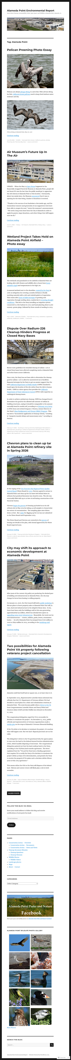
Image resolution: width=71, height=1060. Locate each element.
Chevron (9, 536)
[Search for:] (28, 1045)
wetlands (9, 318)
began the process (19, 505)
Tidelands (15, 636)
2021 (30, 491)
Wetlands (18, 316)
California (38, 140)
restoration (42, 316)
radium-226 (10, 433)
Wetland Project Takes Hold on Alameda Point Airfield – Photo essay (30, 240)
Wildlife (18, 140)
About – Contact (14, 867)
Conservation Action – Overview (20, 843)
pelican (43, 140)
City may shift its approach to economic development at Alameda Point (29, 551)
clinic (23, 781)
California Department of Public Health (23, 384)
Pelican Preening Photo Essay (29, 50)
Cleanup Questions (16, 852)
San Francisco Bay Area (19, 142)
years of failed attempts (27, 297)
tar (42, 536)
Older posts (13, 793)
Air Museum (25, 224)
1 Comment (28, 318)
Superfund (17, 433)
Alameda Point (26, 140)
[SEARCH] (52, 1045)
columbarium (29, 781)
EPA (45, 431)
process (44, 520)
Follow (11, 825)
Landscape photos (15, 862)
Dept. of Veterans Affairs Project (26, 779)
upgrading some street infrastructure (20, 615)
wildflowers (16, 318)
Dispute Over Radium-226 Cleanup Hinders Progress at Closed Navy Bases (28, 332)
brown (33, 140)
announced (36, 196)
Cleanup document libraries (18, 850)
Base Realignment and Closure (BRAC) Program (31, 411)
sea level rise (37, 536)
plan (22, 513)
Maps (10, 864)
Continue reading (13, 135)
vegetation (49, 316)
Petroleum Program (34, 534)
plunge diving (25, 92)
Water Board (47, 536)
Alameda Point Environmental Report (30, 10)
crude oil (14, 536)
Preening (9, 142)
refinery (31, 536)
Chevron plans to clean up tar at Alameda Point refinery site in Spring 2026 (29, 447)
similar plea (11, 724)
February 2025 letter (45, 406)
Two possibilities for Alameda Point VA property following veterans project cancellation (29, 649)
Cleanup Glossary (16, 855)
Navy (44, 224)
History (18, 224)
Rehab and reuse (22, 634)
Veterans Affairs (41, 781)
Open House (31, 186)
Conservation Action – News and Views (23, 847)
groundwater (21, 536)
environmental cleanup (37, 431)
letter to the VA (45, 705)
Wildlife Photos (14, 857)
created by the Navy (42, 290)
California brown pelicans (21, 94)
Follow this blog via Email (19, 806)
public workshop (46, 603)
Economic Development (45, 634)
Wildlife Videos (15, 860)
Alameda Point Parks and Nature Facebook (40, 919)
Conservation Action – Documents (22, 845)
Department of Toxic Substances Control (18, 431)
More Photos (11, 1027)
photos (48, 140)
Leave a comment (32, 142)
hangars (9, 636)
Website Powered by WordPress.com (39, 1055)
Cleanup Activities (30, 427)
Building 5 (21, 427)
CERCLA (47, 429)
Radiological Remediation (42, 427)
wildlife (22, 318)
